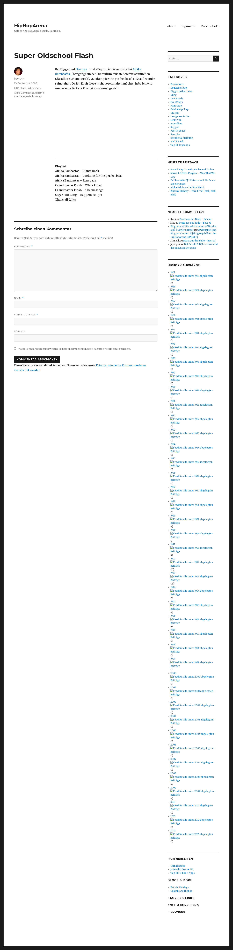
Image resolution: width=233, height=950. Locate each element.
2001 (173, 687)
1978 (172, 358)
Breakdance (177, 84)
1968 (172, 315)
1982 (16, 88)
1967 (172, 301)
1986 (172, 472)
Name (19, 298)
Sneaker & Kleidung (181, 137)
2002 (173, 701)
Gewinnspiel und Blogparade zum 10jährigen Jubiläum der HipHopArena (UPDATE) (193, 234)
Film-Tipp (176, 105)
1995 (172, 601)
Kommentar (23, 246)
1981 (172, 401)
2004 (173, 730)
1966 (172, 286)
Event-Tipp (176, 102)
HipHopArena (30, 25)
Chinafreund (177, 865)
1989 (172, 515)
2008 (173, 773)
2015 (172, 830)
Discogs (81, 69)
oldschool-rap (34, 96)
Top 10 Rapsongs (180, 145)
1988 (172, 501)
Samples (175, 134)
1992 (172, 558)
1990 (173, 530)
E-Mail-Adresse (26, 314)
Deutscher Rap (178, 87)
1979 (172, 372)
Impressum (188, 26)
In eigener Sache (179, 116)
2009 (173, 787)
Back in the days (179, 887)
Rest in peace (177, 130)
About (171, 26)
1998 (172, 644)
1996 (172, 615)
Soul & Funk (177, 141)
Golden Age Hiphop (181, 891)
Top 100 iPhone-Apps (182, 873)
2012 (173, 816)
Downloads (176, 98)
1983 (172, 429)
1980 (173, 386)
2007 (173, 759)
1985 (172, 458)
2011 (172, 802)
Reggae (174, 127)
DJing (173, 95)
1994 (173, 587)
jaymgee (19, 78)
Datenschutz (210, 26)
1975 (172, 344)
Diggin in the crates (30, 88)
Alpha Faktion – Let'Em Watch (187, 187)
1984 (173, 444)
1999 (172, 658)
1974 (172, 329)
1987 (172, 487)
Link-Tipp (175, 120)
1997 (172, 630)
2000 (173, 673)
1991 (172, 544)
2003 (173, 716)
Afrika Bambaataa (24, 92)
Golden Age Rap (179, 109)
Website (19, 331)
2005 (173, 744)
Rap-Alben (176, 123)
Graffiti (174, 112)
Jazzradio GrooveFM (181, 869)
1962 (172, 272)
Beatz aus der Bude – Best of (195, 219)
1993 (172, 573)
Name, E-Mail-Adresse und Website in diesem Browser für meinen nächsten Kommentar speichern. (75, 348)
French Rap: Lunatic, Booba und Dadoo (192, 169)
